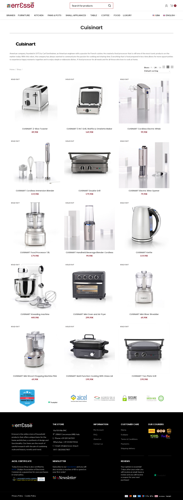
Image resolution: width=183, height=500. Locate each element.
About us (97, 439)
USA (157, 15)
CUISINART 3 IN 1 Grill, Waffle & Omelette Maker (89, 128)
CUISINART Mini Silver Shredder (144, 314)
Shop (19, 69)
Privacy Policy (17, 496)
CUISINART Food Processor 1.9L (35, 252)
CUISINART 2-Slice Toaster (35, 128)
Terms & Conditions (129, 439)
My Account (99, 430)
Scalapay (124, 434)
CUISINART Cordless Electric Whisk (144, 128)
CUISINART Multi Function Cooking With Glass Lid (89, 376)
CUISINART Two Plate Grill (144, 376)
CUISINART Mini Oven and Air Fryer (89, 314)
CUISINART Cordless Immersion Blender (35, 190)
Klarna (123, 430)
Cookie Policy (30, 496)
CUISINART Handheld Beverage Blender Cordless (89, 252)
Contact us (98, 444)
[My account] (166, 5)
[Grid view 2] (164, 67)
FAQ (95, 434)
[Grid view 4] (172, 67)
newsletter (71, 467)
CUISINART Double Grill (89, 190)
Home (12, 69)
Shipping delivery (128, 448)
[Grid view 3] (168, 67)
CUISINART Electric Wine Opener (144, 190)
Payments (125, 444)
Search (109, 6)
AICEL (14, 469)
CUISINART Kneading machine (34, 314)
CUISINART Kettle (144, 252)
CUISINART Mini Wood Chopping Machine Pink (35, 376)
